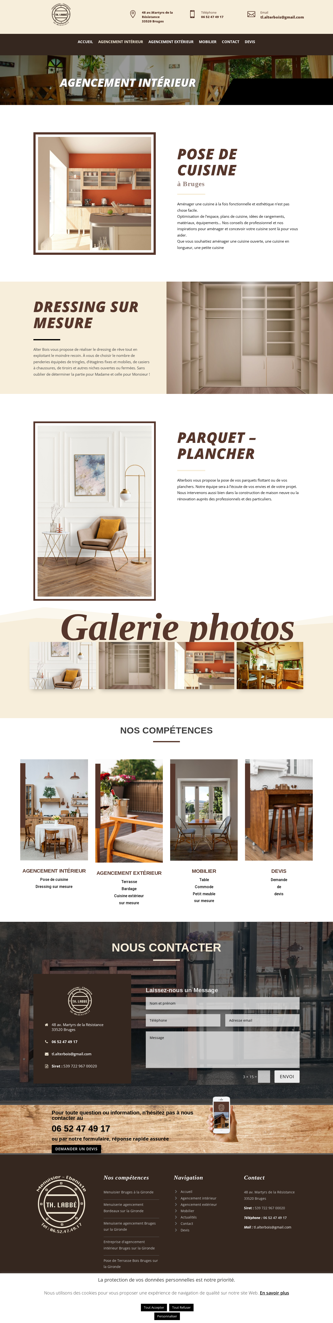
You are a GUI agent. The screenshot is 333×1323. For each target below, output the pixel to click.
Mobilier (207, 42)
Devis (250, 42)
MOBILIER (204, 871)
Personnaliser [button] (167, 1316)
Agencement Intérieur (120, 42)
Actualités (189, 1217)
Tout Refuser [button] (181, 1307)
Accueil (85, 42)
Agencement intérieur (198, 1198)
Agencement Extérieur (171, 42)
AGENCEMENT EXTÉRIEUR (129, 873)
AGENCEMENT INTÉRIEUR (54, 871)
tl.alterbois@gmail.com (71, 1053)
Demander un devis (76, 1148)
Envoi (287, 1076)
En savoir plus (274, 1293)
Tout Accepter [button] (154, 1307)
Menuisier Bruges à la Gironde (129, 1192)
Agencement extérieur (199, 1204)
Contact (230, 42)
